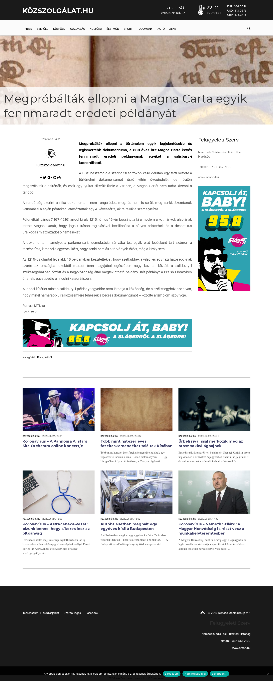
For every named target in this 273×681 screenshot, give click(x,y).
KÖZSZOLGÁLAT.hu (58, 10)
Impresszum (30, 613)
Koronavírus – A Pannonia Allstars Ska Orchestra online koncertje (55, 443)
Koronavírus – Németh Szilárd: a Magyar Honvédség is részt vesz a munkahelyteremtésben (211, 529)
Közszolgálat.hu (50, 165)
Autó (161, 28)
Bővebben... (219, 673)
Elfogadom (171, 673)
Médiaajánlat (51, 613)
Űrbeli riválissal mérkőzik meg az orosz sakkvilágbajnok (210, 443)
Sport (128, 28)
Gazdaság (77, 28)
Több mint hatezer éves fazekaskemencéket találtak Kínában (136, 443)
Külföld (59, 28)
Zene (172, 28)
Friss (28, 28)
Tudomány (145, 28)
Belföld (43, 28)
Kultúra (96, 28)
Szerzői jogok (72, 613)
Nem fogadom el (195, 673)
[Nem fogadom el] (268, 674)
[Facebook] (41, 177)
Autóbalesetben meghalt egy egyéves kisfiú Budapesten (129, 526)
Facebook (92, 613)
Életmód (113, 28)
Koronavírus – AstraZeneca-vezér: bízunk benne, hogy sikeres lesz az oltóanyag (56, 529)
